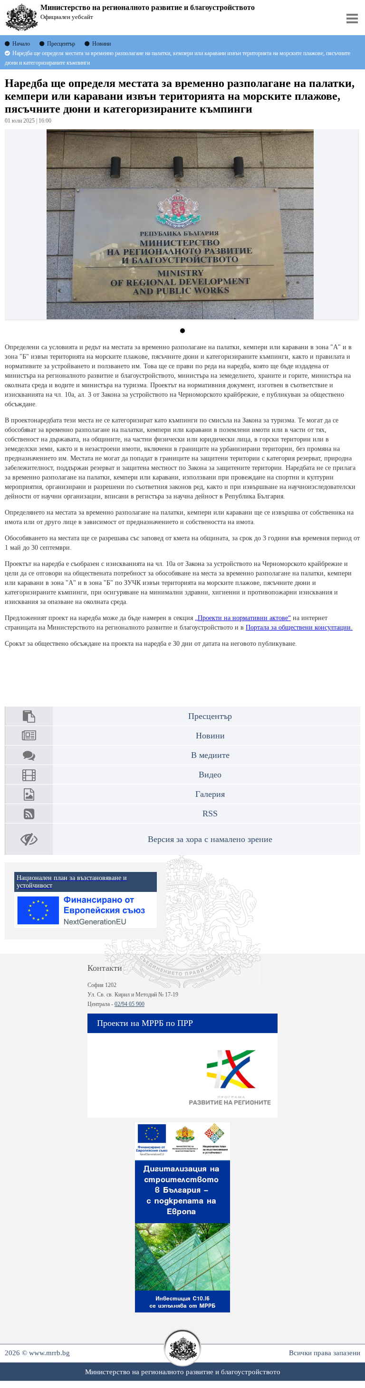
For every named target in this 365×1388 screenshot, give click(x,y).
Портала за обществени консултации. (299, 627)
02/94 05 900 (129, 1004)
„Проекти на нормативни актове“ (243, 618)
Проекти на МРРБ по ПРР (145, 1023)
